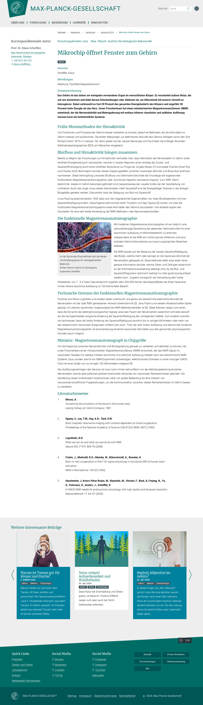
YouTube (100, 670)
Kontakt (147, 654)
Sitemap (72, 695)
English (162, 8)
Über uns (17, 22)
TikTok (59, 675)
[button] (109, 250)
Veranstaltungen (148, 661)
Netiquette (98, 675)
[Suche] (188, 8)
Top (187, 640)
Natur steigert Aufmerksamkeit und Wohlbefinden (94, 576)
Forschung (38, 22)
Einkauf (16, 675)
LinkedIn (59, 670)
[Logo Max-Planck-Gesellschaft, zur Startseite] (63, 11)
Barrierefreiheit (127, 695)
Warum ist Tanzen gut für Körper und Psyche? (40, 574)
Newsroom (60, 22)
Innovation (99, 22)
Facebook (100, 659)
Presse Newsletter (176, 654)
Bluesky (59, 659)
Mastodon (60, 664)
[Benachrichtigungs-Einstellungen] (196, 8)
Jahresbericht (19, 670)
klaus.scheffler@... (23, 64)
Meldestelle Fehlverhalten (26, 680)
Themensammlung (176, 661)
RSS (147, 668)
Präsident (17, 659)
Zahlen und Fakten (22, 664)
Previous (12, 575)
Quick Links (20, 654)
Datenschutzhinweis (105, 695)
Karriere (79, 22)
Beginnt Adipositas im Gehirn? (153, 574)
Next (190, 575)
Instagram (101, 664)
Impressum (85, 695)
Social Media (61, 654)
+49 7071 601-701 (23, 60)
